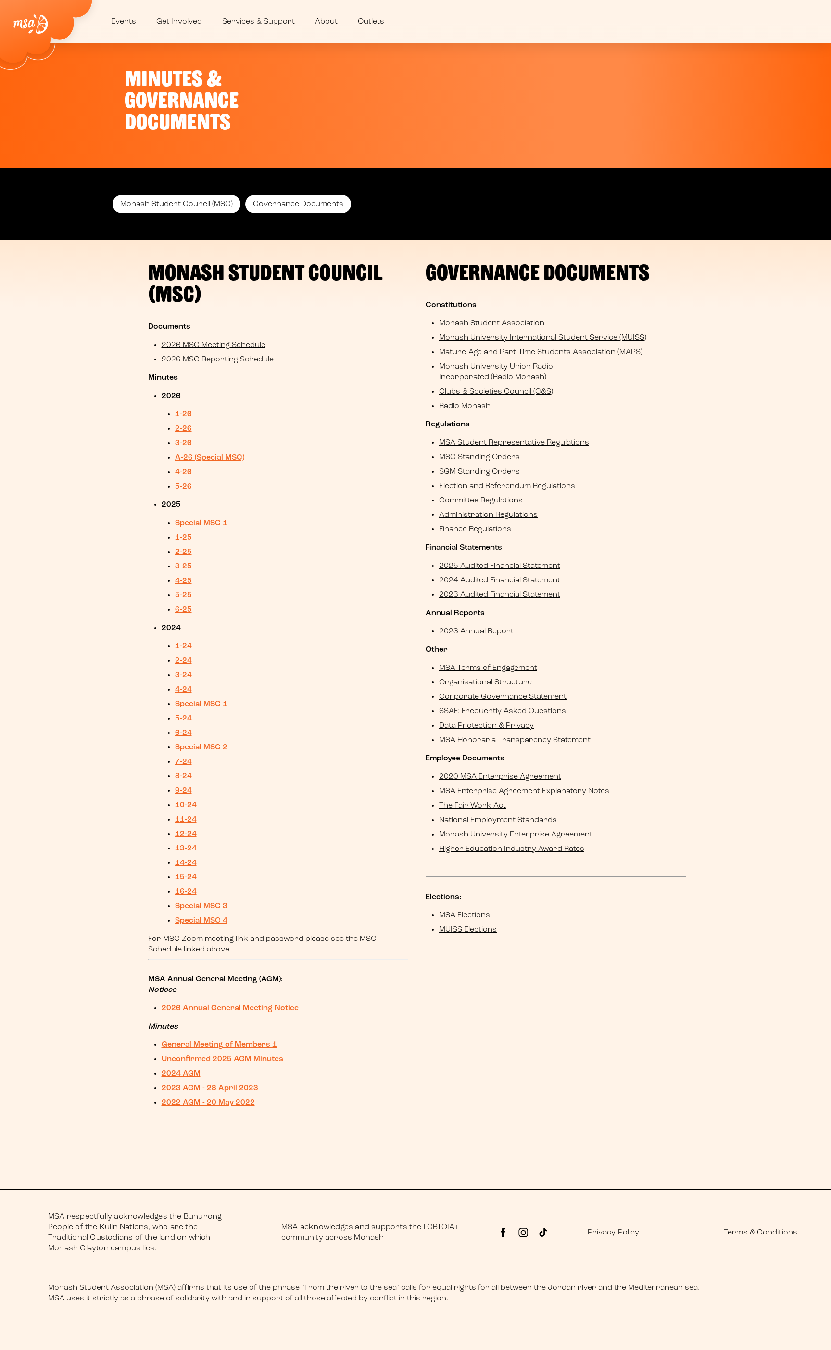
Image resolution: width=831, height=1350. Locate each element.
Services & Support (258, 22)
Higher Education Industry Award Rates (511, 849)
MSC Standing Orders (479, 457)
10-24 (186, 805)
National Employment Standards (498, 820)
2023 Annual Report (476, 631)
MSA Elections (464, 915)
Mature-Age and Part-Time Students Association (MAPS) (540, 352)
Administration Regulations (488, 515)
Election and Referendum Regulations (507, 486)
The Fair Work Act (472, 806)
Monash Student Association (491, 323)
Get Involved (179, 22)
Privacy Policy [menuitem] (613, 1232)
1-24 (183, 646)
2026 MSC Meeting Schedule (213, 345)
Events (123, 22)
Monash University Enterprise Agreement (515, 834)
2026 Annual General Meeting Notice (230, 1008)
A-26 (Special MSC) (209, 458)
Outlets (371, 22)
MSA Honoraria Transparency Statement (515, 740)
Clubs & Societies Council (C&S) (496, 392)
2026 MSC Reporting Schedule (218, 359)
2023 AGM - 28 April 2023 (210, 1088)
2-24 (183, 661)
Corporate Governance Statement (503, 697)
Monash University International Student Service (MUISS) (542, 338)
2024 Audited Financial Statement (499, 580)
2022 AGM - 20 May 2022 (208, 1102)
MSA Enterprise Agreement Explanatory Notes (524, 791)
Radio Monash (465, 406)
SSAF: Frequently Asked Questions (502, 711)
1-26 (183, 414)
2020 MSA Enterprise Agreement (500, 777)
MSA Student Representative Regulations (514, 443)
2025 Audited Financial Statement (499, 566)
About (326, 22)
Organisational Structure (485, 682)
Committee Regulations (481, 500)
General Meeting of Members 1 (219, 1045)
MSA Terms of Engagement (488, 668)
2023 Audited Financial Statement (499, 595)
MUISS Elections (468, 930)
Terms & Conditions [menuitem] (760, 1232)
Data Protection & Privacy (486, 726)
